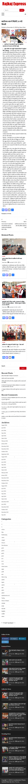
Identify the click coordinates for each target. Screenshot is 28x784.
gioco (3, 555)
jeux (2, 558)
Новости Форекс (5, 600)
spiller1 (3, 592)
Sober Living (4, 577)
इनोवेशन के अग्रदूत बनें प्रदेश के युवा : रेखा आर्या (13, 344)
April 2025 (4, 467)
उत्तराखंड (9, 213)
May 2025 (4, 464)
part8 (3, 571)
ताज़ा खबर (3, 608)
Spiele (3, 582)
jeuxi (3, 561)
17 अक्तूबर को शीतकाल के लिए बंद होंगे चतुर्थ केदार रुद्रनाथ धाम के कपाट (17, 704)
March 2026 (4, 438)
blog (2, 532)
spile (3, 587)
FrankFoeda (4, 397)
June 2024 (4, 491)
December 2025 (5, 446)
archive (3, 529)
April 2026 (4, 435)
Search (3, 366)
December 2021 (5, 512)
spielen (3, 584)
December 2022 (5, 506)
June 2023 (4, 504)
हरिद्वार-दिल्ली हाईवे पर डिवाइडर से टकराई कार (10, 375)
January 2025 (4, 475)
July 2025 (4, 459)
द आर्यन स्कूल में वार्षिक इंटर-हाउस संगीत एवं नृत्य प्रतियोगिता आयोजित (17, 748)
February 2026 (5, 441)
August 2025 (4, 456)
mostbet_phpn (5, 411)
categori (3, 540)
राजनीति (3, 613)
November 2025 (5, 448)
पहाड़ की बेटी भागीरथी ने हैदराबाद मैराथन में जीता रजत (17, 738)
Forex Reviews (5, 545)
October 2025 (5, 451)
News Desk (22, 27)
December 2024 (5, 477)
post (2, 574)
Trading (3, 598)
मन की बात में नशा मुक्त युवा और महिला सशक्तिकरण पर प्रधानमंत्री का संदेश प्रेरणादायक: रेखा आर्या (16, 679)
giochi (3, 553)
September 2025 (5, 454)
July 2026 (4, 427)
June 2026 (4, 430)
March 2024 (4, 499)
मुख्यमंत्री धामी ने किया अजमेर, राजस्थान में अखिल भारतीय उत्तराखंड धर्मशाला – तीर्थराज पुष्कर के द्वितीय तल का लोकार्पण (14, 303)
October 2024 (5, 483)
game (3, 548)
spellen (3, 579)
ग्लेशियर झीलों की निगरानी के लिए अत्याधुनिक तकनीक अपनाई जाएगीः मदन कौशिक (17, 669)
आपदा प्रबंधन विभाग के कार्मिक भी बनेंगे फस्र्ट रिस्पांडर (12, 259)
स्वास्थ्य (3, 616)
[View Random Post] (25, 14)
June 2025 (4, 462)
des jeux (3, 542)
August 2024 (4, 485)
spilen (3, 590)
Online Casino (4, 566)
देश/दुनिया (3, 611)
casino (3, 537)
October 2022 (5, 509)
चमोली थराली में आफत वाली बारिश (8, 378)
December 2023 (5, 501)
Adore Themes (15, 782)
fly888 (3, 416)
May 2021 (4, 514)
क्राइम (3, 606)
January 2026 (4, 443)
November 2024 (5, 480)
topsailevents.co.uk (6, 595)
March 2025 (4, 470)
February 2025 (5, 472)
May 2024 (4, 493)
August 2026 (4, 425)
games (3, 550)
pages (3, 569)
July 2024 (4, 488)
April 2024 (4, 496)
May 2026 (4, 433)
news (3, 563)
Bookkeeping (4, 534)
